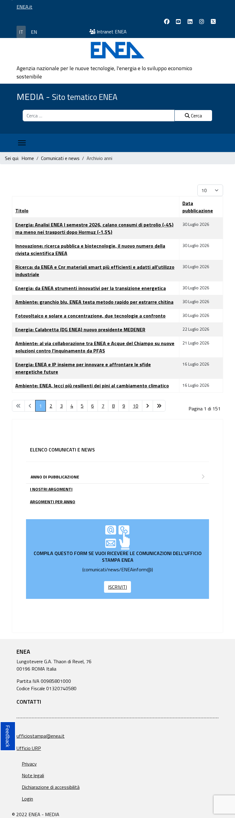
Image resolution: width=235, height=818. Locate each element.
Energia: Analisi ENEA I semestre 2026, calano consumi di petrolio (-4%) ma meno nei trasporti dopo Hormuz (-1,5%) (94, 228)
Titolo (21, 210)
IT (21, 32)
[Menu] (22, 143)
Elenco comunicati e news (62, 449)
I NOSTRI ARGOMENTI (51, 489)
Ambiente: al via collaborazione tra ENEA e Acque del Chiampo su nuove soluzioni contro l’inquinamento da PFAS (94, 347)
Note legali (33, 775)
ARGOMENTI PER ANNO (52, 501)
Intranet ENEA (111, 31)
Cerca (196, 115)
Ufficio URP (29, 748)
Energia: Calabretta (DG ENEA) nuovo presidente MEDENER (80, 329)
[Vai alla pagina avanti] (147, 406)
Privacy (29, 763)
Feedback (8, 736)
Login (27, 798)
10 (135, 405)
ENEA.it (24, 6)
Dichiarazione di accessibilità (51, 787)
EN (34, 32)
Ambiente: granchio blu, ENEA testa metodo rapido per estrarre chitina (94, 302)
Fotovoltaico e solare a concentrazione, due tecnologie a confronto (90, 315)
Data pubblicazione (197, 207)
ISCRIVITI (117, 587)
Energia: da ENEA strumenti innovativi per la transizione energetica (90, 288)
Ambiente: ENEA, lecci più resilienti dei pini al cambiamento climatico (92, 385)
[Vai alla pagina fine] (159, 406)
